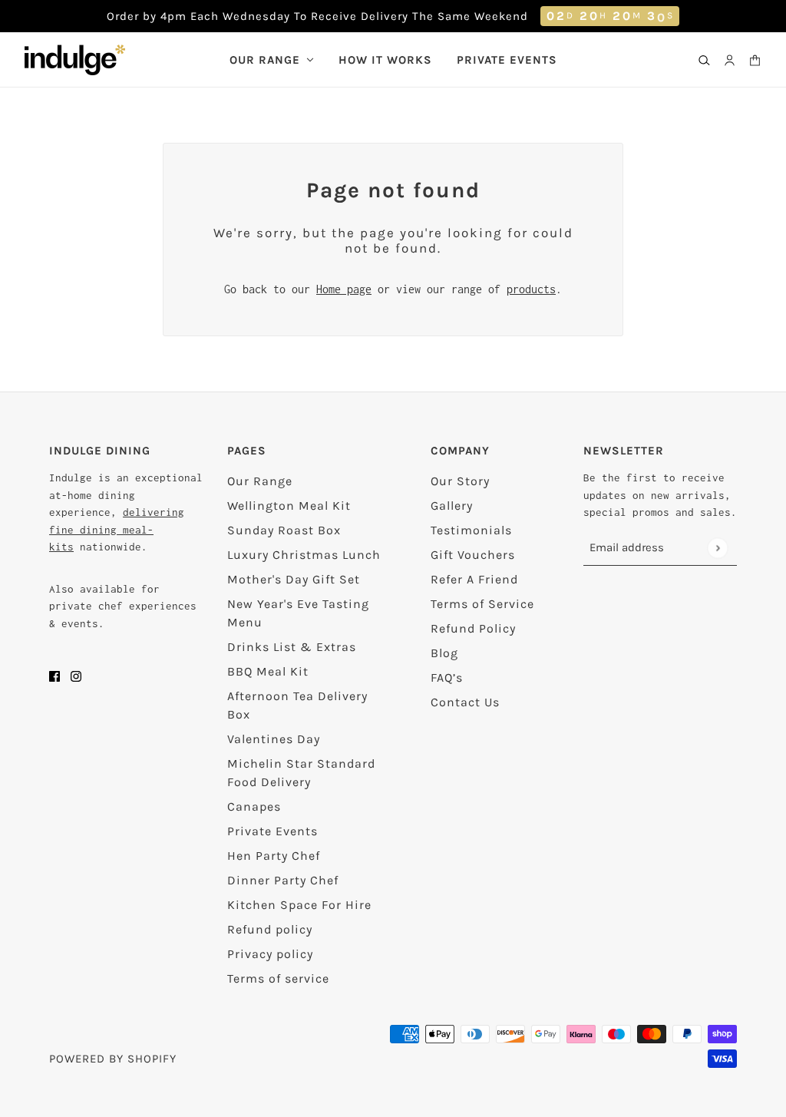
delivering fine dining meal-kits (116, 529)
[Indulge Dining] (75, 60)
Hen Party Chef (273, 855)
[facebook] (54, 675)
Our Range (259, 481)
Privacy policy (270, 954)
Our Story (460, 481)
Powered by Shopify (113, 1059)
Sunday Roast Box (284, 530)
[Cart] (754, 60)
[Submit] (717, 547)
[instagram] (76, 675)
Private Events (272, 831)
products (531, 289)
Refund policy (269, 929)
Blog (444, 653)
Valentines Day (273, 739)
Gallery (452, 505)
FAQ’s (447, 677)
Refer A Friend (474, 579)
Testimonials (471, 530)
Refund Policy (473, 628)
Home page (344, 289)
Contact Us (465, 702)
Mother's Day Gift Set (293, 579)
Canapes (254, 806)
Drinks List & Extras (291, 646)
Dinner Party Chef (283, 880)
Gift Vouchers (473, 554)
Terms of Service (482, 604)
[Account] (729, 60)
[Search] (704, 60)
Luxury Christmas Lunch (304, 554)
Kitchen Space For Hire (299, 904)
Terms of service (278, 978)
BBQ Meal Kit (268, 671)
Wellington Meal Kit (289, 505)
